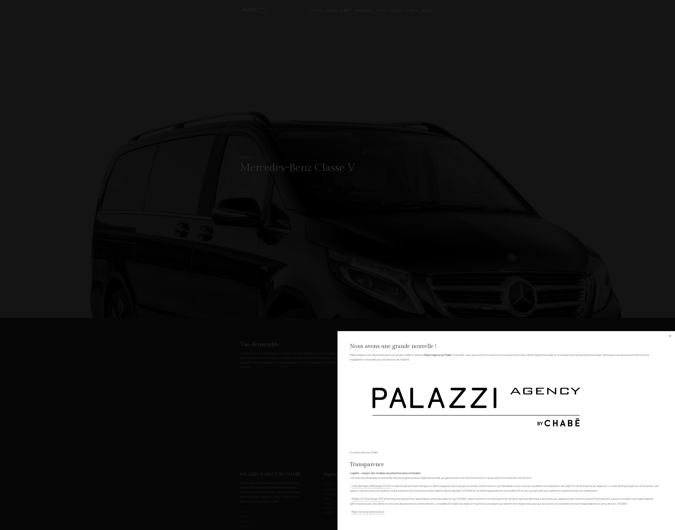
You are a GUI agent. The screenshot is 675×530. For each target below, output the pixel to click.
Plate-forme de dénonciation (368, 511)
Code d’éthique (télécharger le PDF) (371, 485)
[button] (670, 336)
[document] (337, 265)
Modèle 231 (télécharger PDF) (368, 498)
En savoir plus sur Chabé (364, 452)
